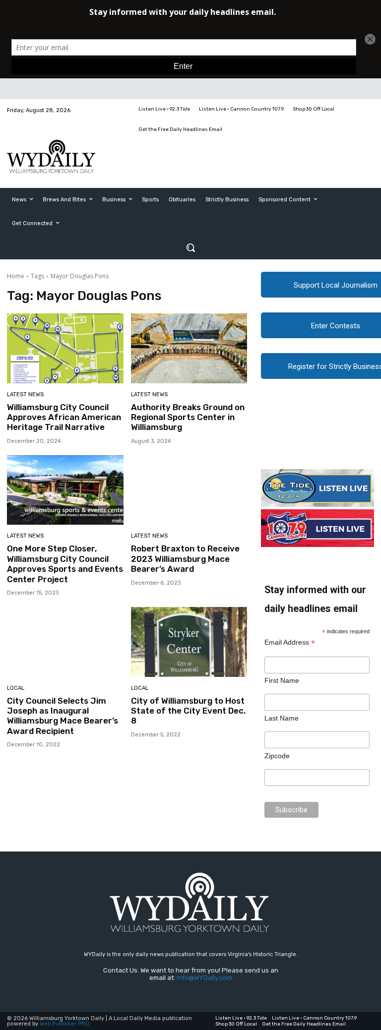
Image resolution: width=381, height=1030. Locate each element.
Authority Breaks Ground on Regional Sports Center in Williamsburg (188, 417)
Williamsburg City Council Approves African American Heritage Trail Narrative (64, 417)
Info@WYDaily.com (204, 977)
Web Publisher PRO (64, 1024)
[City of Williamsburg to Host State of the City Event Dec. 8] (189, 642)
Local (15, 688)
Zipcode (277, 756)
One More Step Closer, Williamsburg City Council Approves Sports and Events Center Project (65, 564)
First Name (281, 680)
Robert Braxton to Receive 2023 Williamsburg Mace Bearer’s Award (185, 559)
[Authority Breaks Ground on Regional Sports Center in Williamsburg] (189, 348)
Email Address (289, 642)
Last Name (281, 718)
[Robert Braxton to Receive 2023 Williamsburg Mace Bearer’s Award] (189, 490)
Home (15, 276)
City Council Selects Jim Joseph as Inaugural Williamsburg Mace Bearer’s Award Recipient (62, 716)
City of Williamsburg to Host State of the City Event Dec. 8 (188, 711)
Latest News (25, 394)
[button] (190, 247)
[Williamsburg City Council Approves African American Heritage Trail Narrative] (65, 348)
